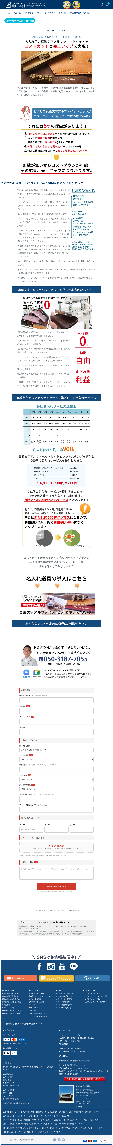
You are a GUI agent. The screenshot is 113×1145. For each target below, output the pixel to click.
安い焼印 (75, 1128)
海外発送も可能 (8, 1116)
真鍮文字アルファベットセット (39, 996)
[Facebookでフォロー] (54, 1139)
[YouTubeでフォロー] (63, 1139)
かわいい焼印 (83, 1128)
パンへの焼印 (83, 1120)
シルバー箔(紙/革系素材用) (38, 1016)
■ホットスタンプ (35, 990)
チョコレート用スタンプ (51, 1132)
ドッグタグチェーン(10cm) (92, 999)
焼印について (16, 1132)
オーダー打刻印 (53, 1124)
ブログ (23, 1112)
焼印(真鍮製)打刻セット (64, 996)
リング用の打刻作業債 (63, 1008)
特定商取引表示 (21, 1116)
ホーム (7, 13)
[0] (106, 4)
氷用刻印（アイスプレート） (12, 1013)
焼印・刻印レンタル (92, 1112)
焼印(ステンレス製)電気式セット (13, 999)
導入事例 (62, 13)
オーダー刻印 (25, 1132)
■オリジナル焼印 (8, 990)
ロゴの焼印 (50, 1128)
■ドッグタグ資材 (89, 990)
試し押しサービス (65, 1112)
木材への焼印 (16, 1128)
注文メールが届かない (53, 1120)
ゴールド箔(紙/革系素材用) (38, 1013)
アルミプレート (34, 1005)
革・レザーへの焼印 (39, 1128)
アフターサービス (38, 1120)
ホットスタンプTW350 (36, 993)
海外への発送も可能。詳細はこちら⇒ (72, 1065)
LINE (70, 910)
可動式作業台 (33, 1008)
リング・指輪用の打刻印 (64, 1005)
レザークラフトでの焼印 (62, 1128)
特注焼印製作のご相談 (80, 12)
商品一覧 (17, 13)
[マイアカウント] (102, 4)
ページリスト (79, 1124)
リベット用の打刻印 (63, 1002)
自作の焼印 (7, 1128)
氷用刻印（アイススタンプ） (12, 1011)
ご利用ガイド (49, 13)
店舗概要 (6, 1112)
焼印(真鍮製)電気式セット (11, 993)
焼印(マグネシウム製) (36, 1002)
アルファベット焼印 (95, 1128)
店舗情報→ (80, 1107)
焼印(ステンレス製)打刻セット (66, 999)
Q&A (38, 13)
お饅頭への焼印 (26, 1128)
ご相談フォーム (41, 1112)
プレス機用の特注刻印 (66, 1124)
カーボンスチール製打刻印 (65, 993)
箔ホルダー (33, 1011)
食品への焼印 (95, 1120)
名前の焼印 (7, 1132)
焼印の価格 (28, 13)
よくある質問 (52, 1112)
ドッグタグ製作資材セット (92, 993)
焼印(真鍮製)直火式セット (11, 996)
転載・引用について (36, 1116)
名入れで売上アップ (70, 1120)
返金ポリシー (66, 1116)
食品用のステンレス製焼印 (38, 1124)
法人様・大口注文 (24, 1120)
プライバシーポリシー (52, 1116)
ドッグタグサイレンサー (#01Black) (95, 1002)
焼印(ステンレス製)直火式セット (13, 1002)
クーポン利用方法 (9, 1120)
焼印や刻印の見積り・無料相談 (20, 20)
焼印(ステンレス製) (8, 1008)
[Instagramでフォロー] (59, 1139)
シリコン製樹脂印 (35, 999)
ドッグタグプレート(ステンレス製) (95, 996)
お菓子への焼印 (8, 1124)
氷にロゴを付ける (22, 1124)
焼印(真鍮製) (6, 1005)
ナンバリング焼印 (37, 1132)
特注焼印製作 (78, 1112)
